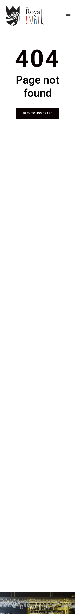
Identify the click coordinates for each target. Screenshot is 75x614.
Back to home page (37, 113)
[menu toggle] (68, 15)
